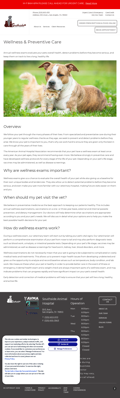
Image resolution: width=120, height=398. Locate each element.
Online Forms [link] (105, 322)
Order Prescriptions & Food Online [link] (97, 23)
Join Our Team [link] (97, 15)
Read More (91, 3)
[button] (32, 306)
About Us (37, 26)
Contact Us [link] (109, 15)
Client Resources (58, 26)
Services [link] (46, 26)
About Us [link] (103, 309)
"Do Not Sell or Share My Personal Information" (21, 371)
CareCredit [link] (109, 12)
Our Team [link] (103, 313)
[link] (15, 21)
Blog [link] (101, 327)
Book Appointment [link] (106, 30)
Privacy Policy (10, 359)
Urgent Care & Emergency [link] (92, 12)
